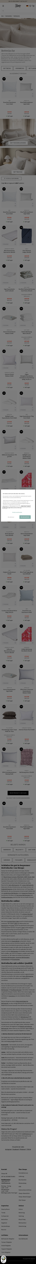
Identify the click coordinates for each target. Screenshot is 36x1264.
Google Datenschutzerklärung (14, 507)
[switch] (3, 1261)
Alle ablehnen (11, 517)
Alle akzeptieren (25, 517)
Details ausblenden (17, 512)
